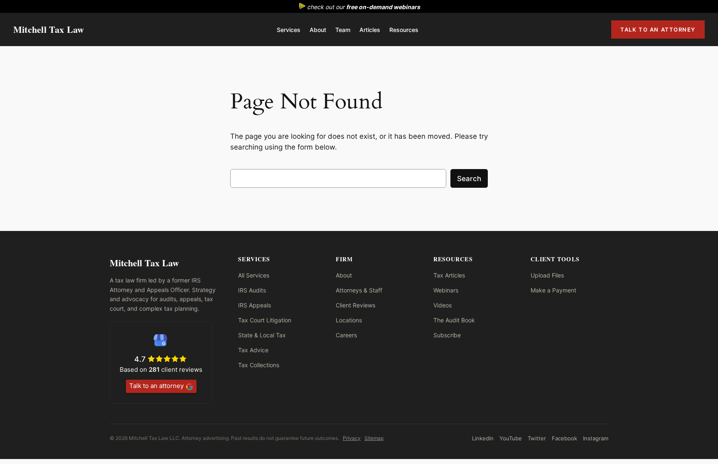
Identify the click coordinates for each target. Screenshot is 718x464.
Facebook (564, 438)
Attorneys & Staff (359, 290)
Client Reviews (355, 305)
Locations (349, 320)
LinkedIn (483, 438)
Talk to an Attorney (658, 29)
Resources (403, 29)
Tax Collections (258, 364)
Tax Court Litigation (264, 320)
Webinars (445, 290)
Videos (442, 305)
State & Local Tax (262, 335)
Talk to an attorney (156, 386)
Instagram (595, 438)
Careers (346, 335)
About (318, 29)
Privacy (352, 438)
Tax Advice (253, 350)
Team (342, 29)
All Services (253, 275)
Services (288, 29)
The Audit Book (454, 320)
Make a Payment (553, 290)
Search (469, 178)
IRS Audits (252, 290)
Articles (369, 29)
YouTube (510, 438)
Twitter (537, 438)
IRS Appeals (254, 305)
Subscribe (447, 335)
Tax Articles (449, 275)
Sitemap (374, 438)
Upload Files (547, 275)
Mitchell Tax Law (48, 29)
